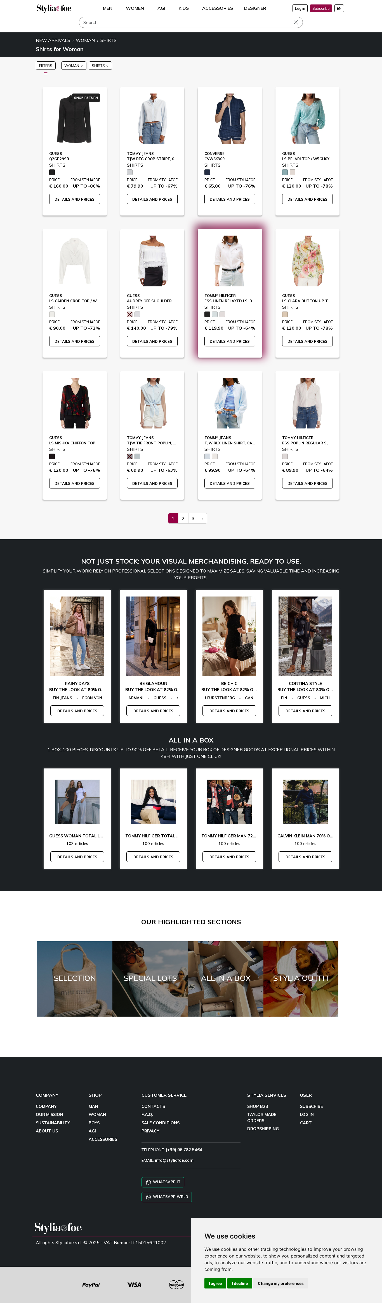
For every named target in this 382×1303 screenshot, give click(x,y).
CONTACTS (153, 1106)
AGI (92, 1131)
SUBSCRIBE (311, 1106)
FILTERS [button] (45, 65)
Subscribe (321, 8)
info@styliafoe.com (174, 1160)
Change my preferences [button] (281, 1283)
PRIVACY (150, 1131)
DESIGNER (255, 8)
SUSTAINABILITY (53, 1122)
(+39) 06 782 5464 (184, 1149)
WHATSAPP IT (166, 1182)
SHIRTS (108, 40)
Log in (300, 8)
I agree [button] (215, 1283)
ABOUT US (47, 1131)
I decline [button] (240, 1283)
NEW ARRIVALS (53, 40)
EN (339, 8)
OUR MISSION (49, 1114)
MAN (93, 1106)
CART (306, 1122)
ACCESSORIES (103, 1139)
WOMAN (85, 40)
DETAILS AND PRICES (75, 199)
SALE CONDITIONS (161, 1122)
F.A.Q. (147, 1114)
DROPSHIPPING (263, 1128)
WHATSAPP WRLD (170, 1196)
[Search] (299, 22)
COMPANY (46, 1106)
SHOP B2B (257, 1106)
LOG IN (307, 1114)
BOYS (94, 1122)
